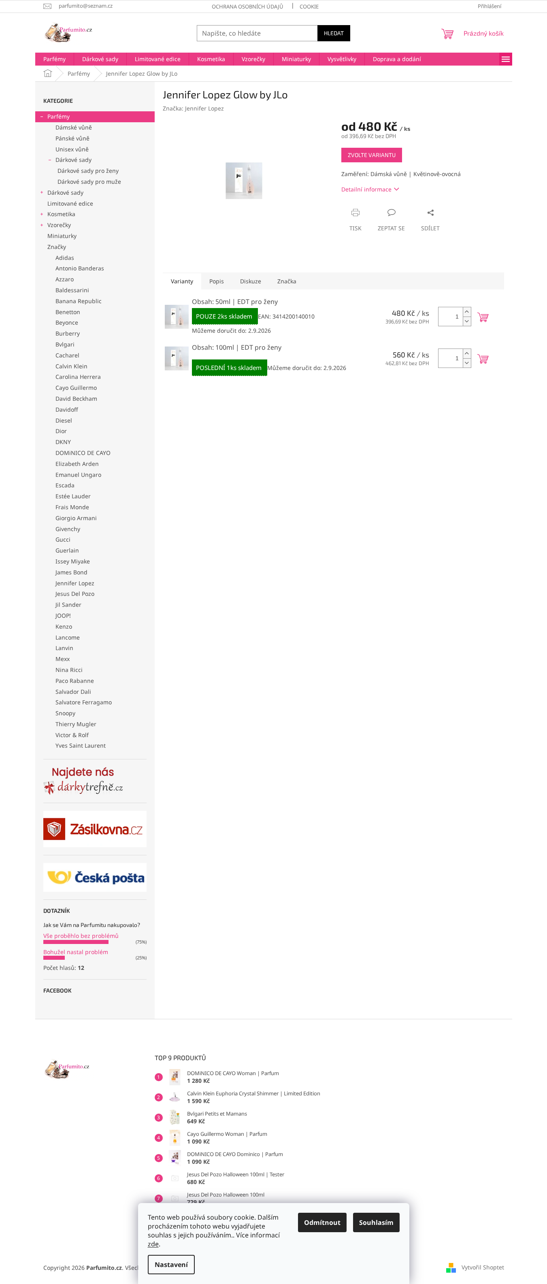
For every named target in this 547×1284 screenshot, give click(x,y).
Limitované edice (70, 203)
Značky (56, 247)
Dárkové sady (73, 160)
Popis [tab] (216, 281)
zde (153, 1243)
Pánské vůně (72, 138)
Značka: (193, 108)
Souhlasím (376, 1222)
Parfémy (58, 116)
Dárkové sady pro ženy (88, 170)
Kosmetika (61, 214)
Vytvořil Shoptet (483, 1267)
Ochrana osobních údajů (247, 6)
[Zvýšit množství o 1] (467, 312)
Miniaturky (62, 236)
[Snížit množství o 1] (467, 321)
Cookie (309, 6)
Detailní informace (366, 189)
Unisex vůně (72, 149)
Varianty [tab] (182, 281)
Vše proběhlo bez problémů (81, 936)
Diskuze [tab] (250, 281)
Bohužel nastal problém (75, 952)
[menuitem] (54, 59)
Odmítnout (322, 1222)
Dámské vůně (73, 127)
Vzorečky (59, 225)
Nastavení (171, 1264)
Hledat (334, 33)
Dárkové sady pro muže (89, 181)
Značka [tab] (286, 281)
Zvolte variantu (372, 154)
